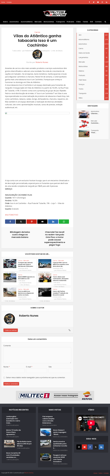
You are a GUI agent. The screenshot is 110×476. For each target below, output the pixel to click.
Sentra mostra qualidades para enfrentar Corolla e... (60, 444)
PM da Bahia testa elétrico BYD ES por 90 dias (24, 443)
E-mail (29, 367)
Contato (9, 2)
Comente (7, 345)
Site (50, 367)
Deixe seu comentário (49, 425)
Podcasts (70, 22)
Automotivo (14, 22)
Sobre (5, 22)
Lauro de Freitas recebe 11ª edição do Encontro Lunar (60, 293)
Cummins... (95, 123)
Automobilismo (27, 22)
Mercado (38, 22)
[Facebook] (90, 446)
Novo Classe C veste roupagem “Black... (59, 432)
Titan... (93, 132)
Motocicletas (49, 22)
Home (3, 2)
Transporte (60, 22)
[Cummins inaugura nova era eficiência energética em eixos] (85, 124)
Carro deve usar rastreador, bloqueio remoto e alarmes (61, 278)
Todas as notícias (11, 330)
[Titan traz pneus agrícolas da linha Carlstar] (85, 133)
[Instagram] (78, 446)
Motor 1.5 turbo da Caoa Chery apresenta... (13, 432)
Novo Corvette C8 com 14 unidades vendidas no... (13, 455)
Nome (6, 367)
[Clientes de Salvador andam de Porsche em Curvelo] (85, 114)
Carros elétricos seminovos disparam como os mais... (26, 293)
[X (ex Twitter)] (95, 446)
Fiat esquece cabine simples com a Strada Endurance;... (48, 419)
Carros (37, 32)
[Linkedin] (101, 446)
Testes (85, 22)
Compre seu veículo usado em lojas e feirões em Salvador (25, 264)
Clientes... (95, 113)
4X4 (91, 22)
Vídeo (78, 22)
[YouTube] (84, 446)
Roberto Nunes (30, 51)
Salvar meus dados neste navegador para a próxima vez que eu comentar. (35, 377)
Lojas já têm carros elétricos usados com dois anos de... (61, 264)
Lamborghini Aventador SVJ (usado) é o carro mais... (13, 419)
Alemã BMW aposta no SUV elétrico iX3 (26, 278)
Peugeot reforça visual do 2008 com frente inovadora (59, 458)
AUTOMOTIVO (12, 215)
